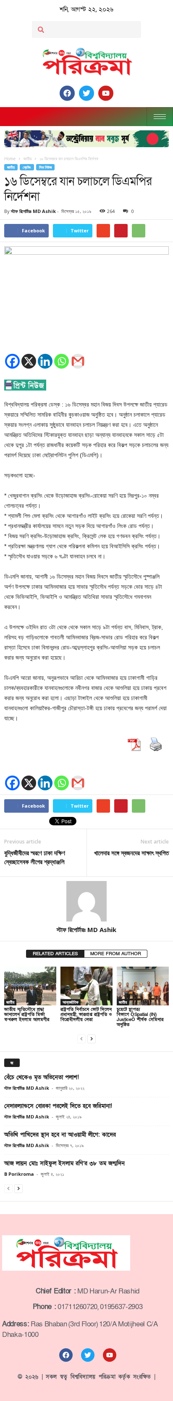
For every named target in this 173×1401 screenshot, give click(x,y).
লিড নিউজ (45, 167)
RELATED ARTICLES (55, 954)
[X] (28, 361)
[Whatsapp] (61, 361)
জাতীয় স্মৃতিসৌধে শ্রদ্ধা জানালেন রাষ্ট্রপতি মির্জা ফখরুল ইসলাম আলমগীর (26, 1014)
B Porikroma (19, 1174)
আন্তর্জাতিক (71, 1002)
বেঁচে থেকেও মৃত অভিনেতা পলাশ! (41, 1077)
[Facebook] (12, 361)
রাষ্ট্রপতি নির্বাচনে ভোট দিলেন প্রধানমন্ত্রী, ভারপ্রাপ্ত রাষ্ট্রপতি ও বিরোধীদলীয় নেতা (86, 1014)
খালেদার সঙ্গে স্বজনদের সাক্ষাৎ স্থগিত (131, 853)
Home (10, 159)
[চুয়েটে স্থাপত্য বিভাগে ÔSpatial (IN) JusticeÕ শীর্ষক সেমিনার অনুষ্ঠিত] (143, 986)
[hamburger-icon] (160, 116)
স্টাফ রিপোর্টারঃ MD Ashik (33, 211)
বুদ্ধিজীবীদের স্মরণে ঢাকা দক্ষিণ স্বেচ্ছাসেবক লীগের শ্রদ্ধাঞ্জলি (34, 857)
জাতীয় (11, 167)
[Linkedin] (45, 361)
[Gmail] (78, 361)
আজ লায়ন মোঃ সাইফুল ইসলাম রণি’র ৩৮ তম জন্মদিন (64, 1163)
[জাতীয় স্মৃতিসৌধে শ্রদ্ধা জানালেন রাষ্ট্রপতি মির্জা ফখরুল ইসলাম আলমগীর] (30, 986)
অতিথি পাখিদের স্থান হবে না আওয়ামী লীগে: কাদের (60, 1135)
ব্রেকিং (27, 167)
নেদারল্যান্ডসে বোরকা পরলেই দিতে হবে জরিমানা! (58, 1106)
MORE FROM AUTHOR (115, 954)
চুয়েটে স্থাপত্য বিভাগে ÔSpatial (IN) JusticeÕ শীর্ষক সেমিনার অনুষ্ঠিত (140, 1017)
